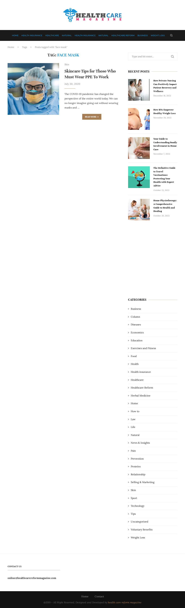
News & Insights (140, 442)
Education (137, 340)
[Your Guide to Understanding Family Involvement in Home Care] (139, 148)
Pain (133, 450)
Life (133, 427)
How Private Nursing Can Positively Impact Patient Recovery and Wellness (165, 86)
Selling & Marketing (142, 482)
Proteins (136, 466)
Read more (90, 117)
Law (133, 419)
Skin (133, 490)
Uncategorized (139, 521)
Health (135, 364)
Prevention (137, 458)
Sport (134, 498)
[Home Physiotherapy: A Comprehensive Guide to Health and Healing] (139, 210)
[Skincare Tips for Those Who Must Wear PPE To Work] (33, 89)
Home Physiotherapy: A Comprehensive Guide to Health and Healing (165, 206)
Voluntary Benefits (141, 529)
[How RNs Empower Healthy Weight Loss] (139, 119)
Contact (99, 596)
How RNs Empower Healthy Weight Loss (164, 111)
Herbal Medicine (140, 395)
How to (135, 411)
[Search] (171, 35)
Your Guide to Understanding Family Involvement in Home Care (165, 144)
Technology (137, 505)
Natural (67, 35)
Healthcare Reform (123, 35)
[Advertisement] (152, 261)
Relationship (138, 474)
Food (134, 356)
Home (15, 35)
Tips (133, 513)
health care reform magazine (124, 602)
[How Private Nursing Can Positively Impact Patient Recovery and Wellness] (139, 90)
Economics (137, 332)
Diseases (136, 324)
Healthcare (52, 35)
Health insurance (31, 35)
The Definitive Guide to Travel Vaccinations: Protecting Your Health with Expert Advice (164, 177)
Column (135, 316)
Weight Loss (158, 35)
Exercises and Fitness (143, 348)
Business (142, 35)
